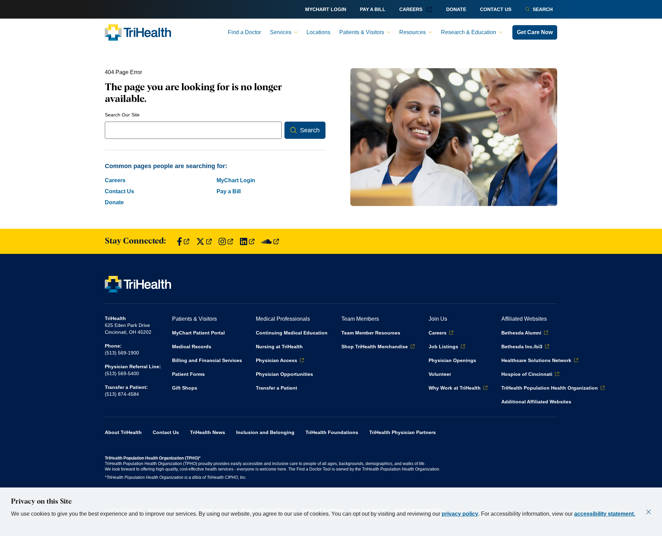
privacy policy (460, 514)
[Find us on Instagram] (226, 241)
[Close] (648, 511)
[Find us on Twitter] (203, 241)
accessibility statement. (604, 514)
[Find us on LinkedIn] (247, 241)
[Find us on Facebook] (183, 241)
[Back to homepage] (138, 32)
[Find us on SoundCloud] (270, 241)
